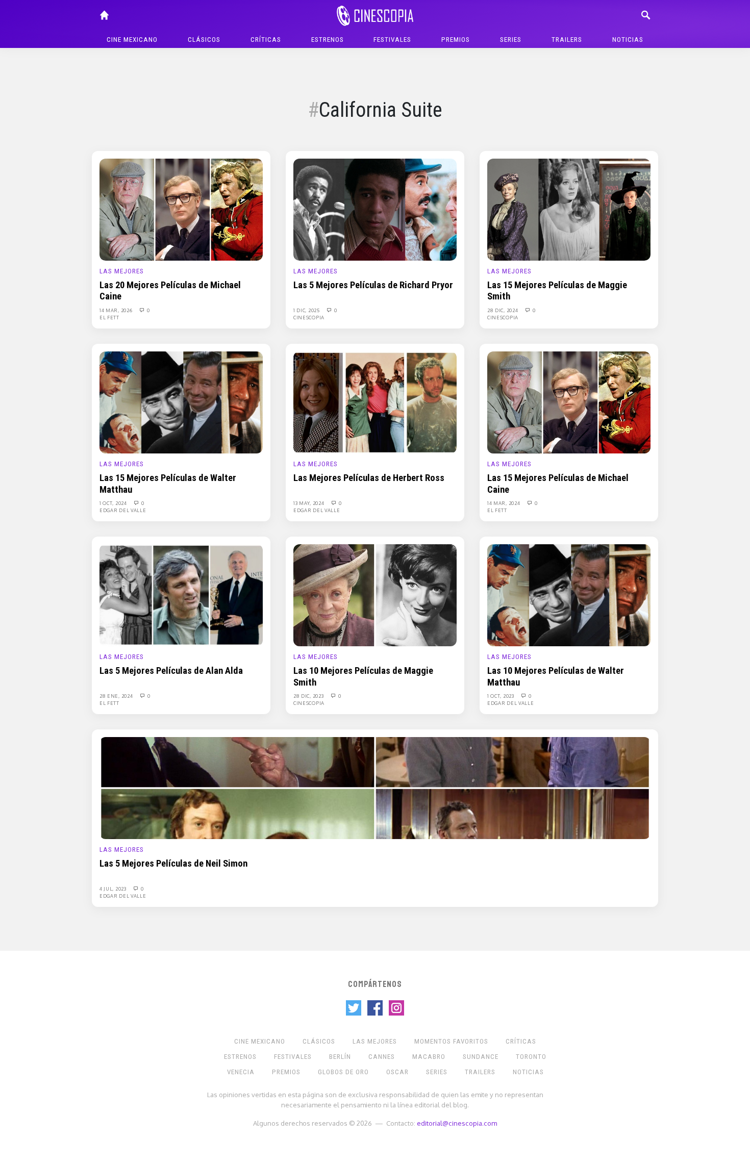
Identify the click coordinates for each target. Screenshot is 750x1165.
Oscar (397, 1072)
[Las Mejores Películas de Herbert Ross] (375, 402)
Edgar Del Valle (122, 510)
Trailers (567, 39)
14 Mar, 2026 (116, 310)
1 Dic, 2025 (307, 310)
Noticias (627, 39)
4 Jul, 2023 (113, 888)
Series (510, 39)
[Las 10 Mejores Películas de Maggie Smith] (375, 594)
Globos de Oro (343, 1072)
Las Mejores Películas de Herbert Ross (368, 478)
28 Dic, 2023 (309, 696)
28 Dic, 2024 (503, 310)
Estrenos (327, 39)
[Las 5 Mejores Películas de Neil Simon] (375, 787)
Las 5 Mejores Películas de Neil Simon (173, 863)
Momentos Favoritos (451, 1041)
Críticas (266, 39)
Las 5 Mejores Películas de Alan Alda (171, 670)
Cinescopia (308, 317)
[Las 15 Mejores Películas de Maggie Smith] (569, 209)
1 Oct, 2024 (113, 503)
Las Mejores (121, 271)
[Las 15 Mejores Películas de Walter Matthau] (181, 402)
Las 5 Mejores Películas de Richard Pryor (373, 285)
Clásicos (204, 39)
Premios (455, 39)
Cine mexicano (132, 39)
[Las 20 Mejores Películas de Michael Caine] (181, 209)
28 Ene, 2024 (116, 696)
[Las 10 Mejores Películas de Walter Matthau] (569, 594)
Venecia (241, 1072)
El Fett (109, 317)
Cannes (381, 1056)
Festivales (392, 39)
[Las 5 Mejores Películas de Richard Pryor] (375, 209)
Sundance (480, 1056)
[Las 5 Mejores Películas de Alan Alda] (181, 594)
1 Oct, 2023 (501, 696)
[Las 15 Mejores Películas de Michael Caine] (569, 402)
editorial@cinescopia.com (457, 1123)
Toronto (531, 1056)
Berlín (340, 1056)
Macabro (428, 1056)
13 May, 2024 (309, 503)
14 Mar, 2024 (504, 503)
